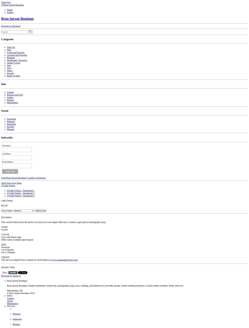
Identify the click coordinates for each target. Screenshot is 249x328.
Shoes (9, 70)
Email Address (7, 162)
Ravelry (10, 127)
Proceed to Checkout (10, 26)
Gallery (10, 12)
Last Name (6, 154)
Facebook (11, 119)
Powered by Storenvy (11, 276)
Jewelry (10, 73)
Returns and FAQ (15, 95)
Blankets (11, 57)
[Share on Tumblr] (13, 272)
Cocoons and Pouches (17, 55)
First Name (6, 146)
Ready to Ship (13, 76)
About (10, 301)
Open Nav (6, 2)
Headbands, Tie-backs (17, 60)
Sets (9, 65)
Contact (10, 92)
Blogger (10, 129)
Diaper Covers (13, 63)
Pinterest (11, 121)
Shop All (11, 47)
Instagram (11, 124)
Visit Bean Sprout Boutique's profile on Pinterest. (23, 178)
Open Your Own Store (11, 183)
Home (10, 10)
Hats (9, 50)
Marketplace (12, 102)
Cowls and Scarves (15, 52)
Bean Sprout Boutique (17, 18)
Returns (10, 100)
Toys (9, 68)
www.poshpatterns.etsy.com (65, 260)
